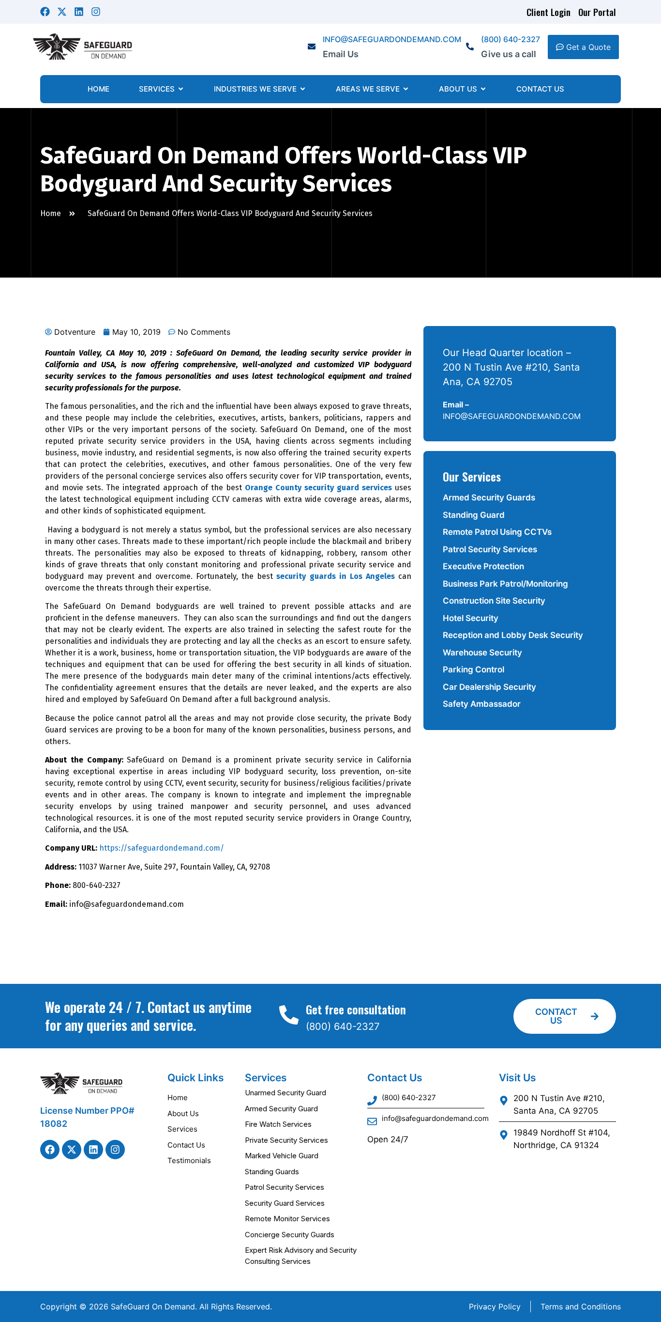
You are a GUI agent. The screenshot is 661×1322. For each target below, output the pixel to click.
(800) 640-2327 (510, 39)
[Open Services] (180, 89)
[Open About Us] (483, 89)
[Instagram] (96, 11)
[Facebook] (45, 11)
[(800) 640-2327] (470, 47)
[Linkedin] (79, 11)
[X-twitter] (62, 11)
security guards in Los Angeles (335, 576)
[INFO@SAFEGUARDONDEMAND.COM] (311, 47)
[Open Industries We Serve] (302, 89)
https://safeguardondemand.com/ (161, 848)
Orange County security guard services (318, 487)
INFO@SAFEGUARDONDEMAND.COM (392, 39)
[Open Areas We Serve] (405, 89)
